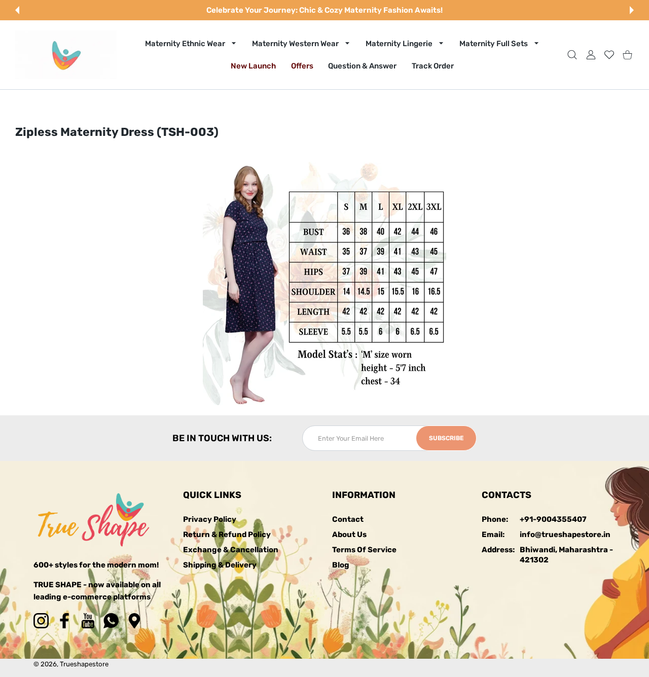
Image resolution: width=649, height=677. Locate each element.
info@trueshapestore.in (565, 534)
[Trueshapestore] (66, 54)
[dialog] (572, 54)
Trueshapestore (84, 664)
